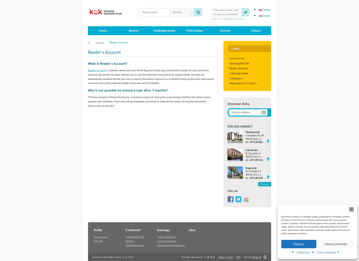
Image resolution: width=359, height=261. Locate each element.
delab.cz (256, 257)
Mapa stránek (226, 257)
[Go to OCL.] (89, 43)
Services (134, 30)
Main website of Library (242, 83)
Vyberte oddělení (241, 112)
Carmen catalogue (167, 241)
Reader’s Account (96, 70)
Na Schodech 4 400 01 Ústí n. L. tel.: (254, 173)
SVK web (98, 241)
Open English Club (239, 63)
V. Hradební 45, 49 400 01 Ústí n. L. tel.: (255, 137)
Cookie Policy (304, 252)
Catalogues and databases (171, 245)
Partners (225, 30)
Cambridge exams (164, 30)
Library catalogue (166, 237)
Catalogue (235, 78)
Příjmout (299, 244)
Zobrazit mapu (267, 141)
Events (103, 30)
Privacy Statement (326, 252)
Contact (256, 30)
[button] (351, 209)
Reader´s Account (238, 68)
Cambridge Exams (238, 73)
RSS (238, 257)
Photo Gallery (194, 30)
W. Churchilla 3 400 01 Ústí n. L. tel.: (254, 155)
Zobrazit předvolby (336, 244)
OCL (103, 12)
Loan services (236, 58)
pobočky (264, 184)
